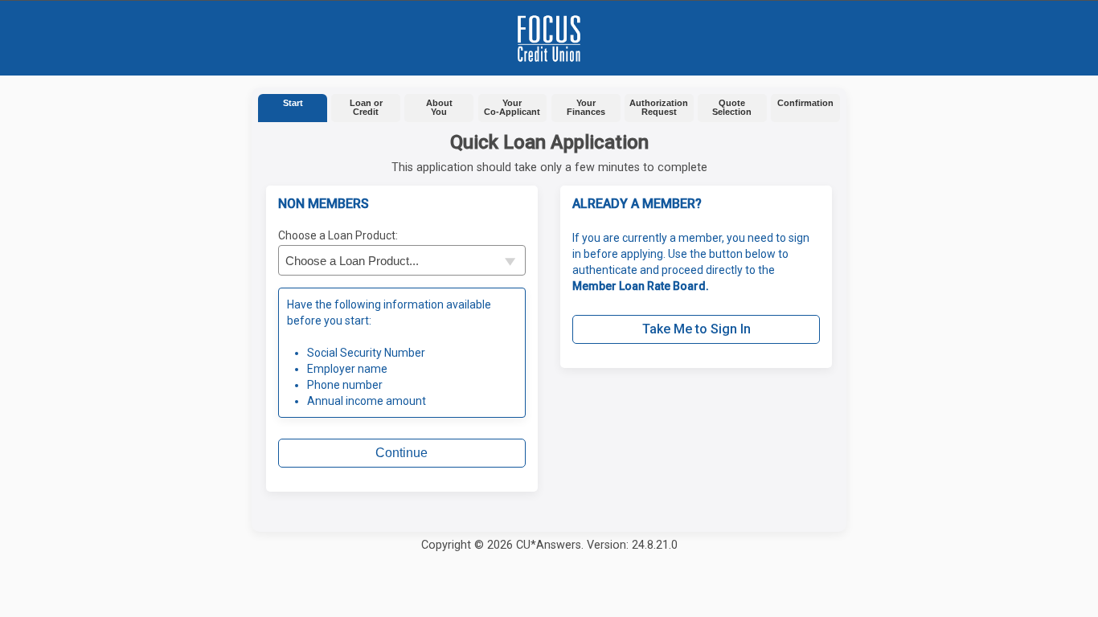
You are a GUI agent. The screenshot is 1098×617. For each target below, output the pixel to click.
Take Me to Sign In (696, 329)
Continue (401, 453)
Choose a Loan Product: (338, 235)
